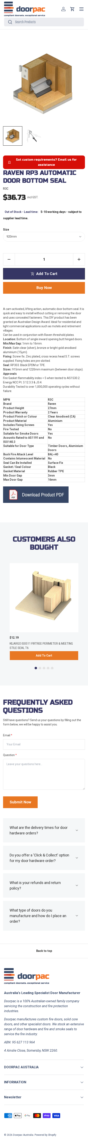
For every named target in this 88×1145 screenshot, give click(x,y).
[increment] (79, 259)
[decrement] (9, 259)
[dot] (36, 668)
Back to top (44, 950)
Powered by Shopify (45, 1134)
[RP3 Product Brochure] (44, 494)
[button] (72, 9)
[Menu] (81, 9)
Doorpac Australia (23, 1134)
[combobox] (44, 22)
